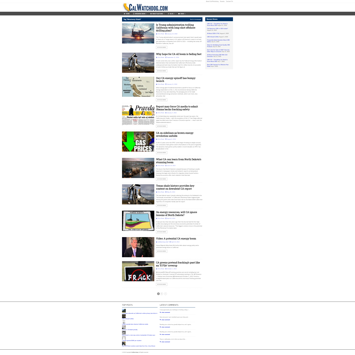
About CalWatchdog (212, 1)
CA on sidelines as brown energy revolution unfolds (174, 134)
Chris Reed (161, 34)
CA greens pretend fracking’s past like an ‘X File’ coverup (178, 264)
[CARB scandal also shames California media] (124, 320)
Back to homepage (195, 19)
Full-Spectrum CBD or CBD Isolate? (217, 28)
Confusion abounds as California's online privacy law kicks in (139, 313)
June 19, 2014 (171, 165)
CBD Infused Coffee (213, 36)
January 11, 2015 (172, 84)
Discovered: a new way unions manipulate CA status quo (138, 335)
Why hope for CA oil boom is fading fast (178, 54)
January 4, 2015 (172, 112)
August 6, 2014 (171, 139)
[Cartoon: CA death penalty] (124, 326)
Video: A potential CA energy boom (176, 238)
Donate (222, 1)
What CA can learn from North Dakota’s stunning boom (178, 161)
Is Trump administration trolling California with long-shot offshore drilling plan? (175, 27)
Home (128, 14)
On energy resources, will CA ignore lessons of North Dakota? (176, 214)
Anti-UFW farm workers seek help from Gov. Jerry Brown (138, 346)
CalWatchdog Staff (163, 242)
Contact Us (229, 1)
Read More (162, 47)
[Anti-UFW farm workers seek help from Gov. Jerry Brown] (124, 342)
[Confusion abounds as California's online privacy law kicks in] (124, 309)
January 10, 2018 (172, 34)
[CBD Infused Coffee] (124, 315)
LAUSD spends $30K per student (131, 340)
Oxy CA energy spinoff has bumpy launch (176, 79)
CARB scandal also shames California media (135, 324)
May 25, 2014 (171, 192)
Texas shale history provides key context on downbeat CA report (175, 187)
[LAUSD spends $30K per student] (124, 337)
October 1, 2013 (172, 269)
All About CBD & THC (213, 33)
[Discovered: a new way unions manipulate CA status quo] (124, 331)
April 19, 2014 (175, 242)
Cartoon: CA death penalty (129, 329)
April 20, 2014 (171, 218)
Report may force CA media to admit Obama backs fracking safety (177, 108)
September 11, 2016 (173, 57)
